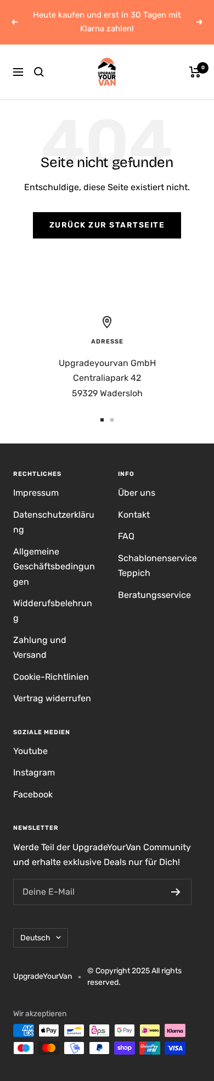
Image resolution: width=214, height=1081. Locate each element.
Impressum (36, 492)
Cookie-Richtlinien (51, 677)
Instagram (34, 772)
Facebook (33, 794)
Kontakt (134, 514)
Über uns (136, 492)
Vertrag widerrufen (52, 698)
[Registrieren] (176, 892)
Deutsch (35, 938)
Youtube (30, 751)
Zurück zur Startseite (107, 225)
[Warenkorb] (195, 71)
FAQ (126, 536)
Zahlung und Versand (39, 647)
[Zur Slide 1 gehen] (102, 420)
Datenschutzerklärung (53, 522)
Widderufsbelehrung (52, 610)
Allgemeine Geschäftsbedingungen (54, 566)
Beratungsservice (154, 595)
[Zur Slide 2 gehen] (112, 420)
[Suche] (39, 72)
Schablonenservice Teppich (157, 565)
